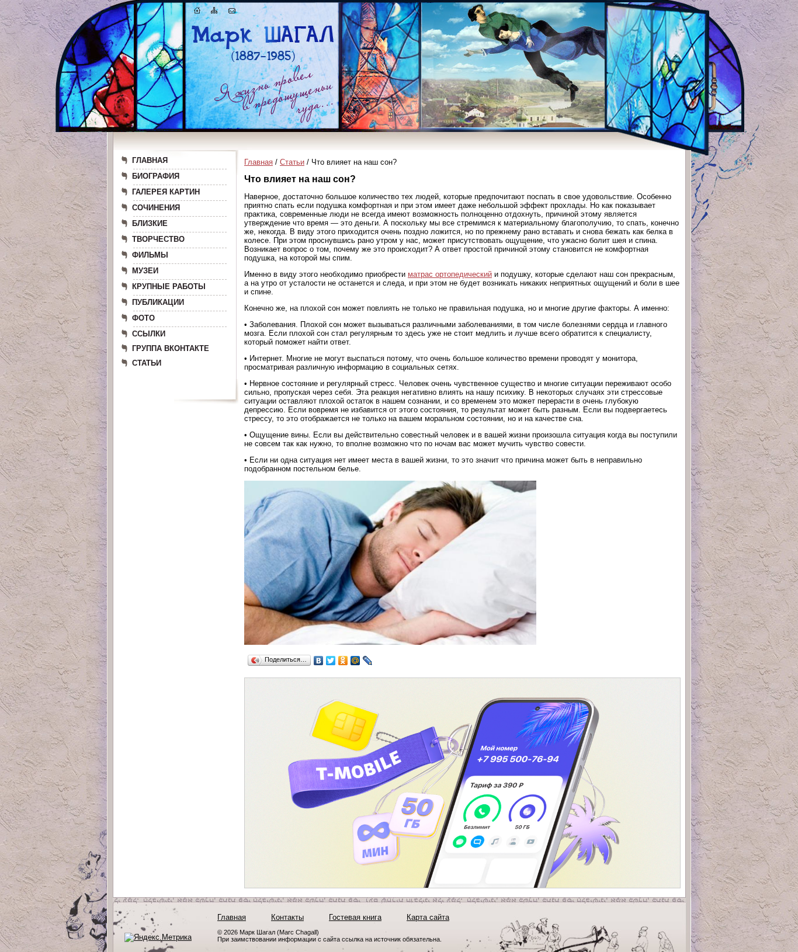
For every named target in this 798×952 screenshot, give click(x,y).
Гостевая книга (355, 917)
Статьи (292, 162)
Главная (258, 162)
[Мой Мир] (355, 660)
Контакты (287, 917)
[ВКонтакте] (319, 660)
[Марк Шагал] (263, 61)
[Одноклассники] (343, 660)
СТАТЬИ (146, 363)
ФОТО (143, 318)
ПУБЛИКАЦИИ (158, 302)
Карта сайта (428, 917)
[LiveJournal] (368, 660)
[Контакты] (232, 12)
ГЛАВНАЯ (150, 160)
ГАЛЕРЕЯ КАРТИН (166, 191)
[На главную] (197, 12)
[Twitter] (331, 660)
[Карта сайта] (214, 12)
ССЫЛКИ (148, 333)
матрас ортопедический (450, 274)
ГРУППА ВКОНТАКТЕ (170, 348)
